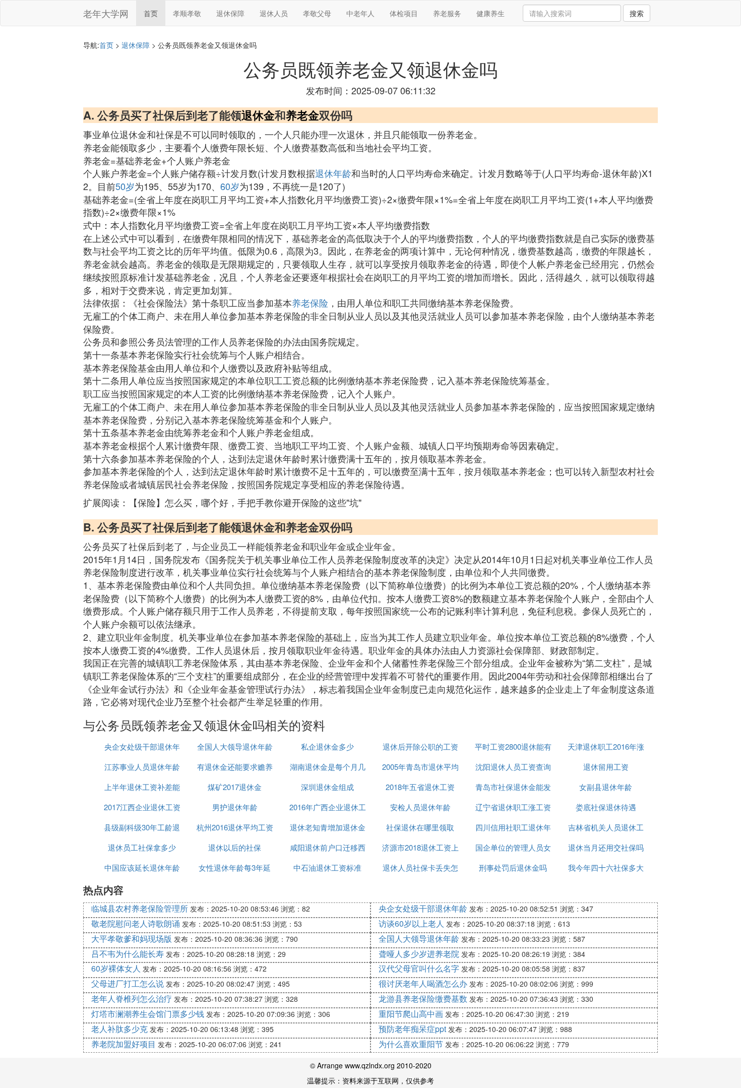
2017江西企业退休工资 (142, 807)
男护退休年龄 (235, 807)
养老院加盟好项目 (123, 1044)
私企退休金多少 (327, 746)
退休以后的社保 (234, 847)
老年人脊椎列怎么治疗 (131, 998)
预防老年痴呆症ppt (412, 1029)
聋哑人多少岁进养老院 (419, 953)
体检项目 (404, 13)
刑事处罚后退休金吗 (513, 867)
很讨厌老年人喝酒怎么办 (423, 983)
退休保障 (230, 13)
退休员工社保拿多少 (142, 847)
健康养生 (490, 13)
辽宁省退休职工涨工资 (513, 807)
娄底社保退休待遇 (606, 807)
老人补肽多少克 (119, 1029)
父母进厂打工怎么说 (127, 983)
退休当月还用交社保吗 (606, 847)
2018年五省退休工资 (420, 786)
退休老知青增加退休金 (327, 827)
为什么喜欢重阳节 (411, 1044)
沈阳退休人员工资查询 (513, 766)
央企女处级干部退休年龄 (423, 908)
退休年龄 (333, 172)
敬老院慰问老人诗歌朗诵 (135, 923)
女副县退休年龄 (605, 786)
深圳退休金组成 (327, 786)
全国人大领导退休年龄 (235, 746)
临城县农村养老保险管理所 (139, 908)
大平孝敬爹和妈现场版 (131, 938)
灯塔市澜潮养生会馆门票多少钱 (147, 1013)
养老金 (302, 115)
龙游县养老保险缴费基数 (423, 998)
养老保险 (310, 302)
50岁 (125, 186)
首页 (151, 13)
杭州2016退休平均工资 (235, 827)
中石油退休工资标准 (327, 867)
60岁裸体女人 (116, 968)
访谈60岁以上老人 (411, 923)
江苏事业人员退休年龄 (142, 766)
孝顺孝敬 (187, 13)
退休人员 (274, 13)
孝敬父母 (317, 13)
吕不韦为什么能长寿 (127, 953)
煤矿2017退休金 (235, 786)
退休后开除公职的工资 (420, 746)
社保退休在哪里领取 (420, 827)
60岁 (229, 186)
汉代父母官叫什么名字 (419, 968)
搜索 (637, 13)
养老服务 (447, 13)
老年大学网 (106, 13)
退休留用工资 (606, 766)
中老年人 (360, 13)
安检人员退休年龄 (420, 807)
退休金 (258, 115)
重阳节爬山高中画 (411, 1013)
